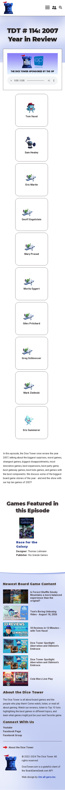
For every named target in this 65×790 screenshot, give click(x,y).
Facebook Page (12, 731)
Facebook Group (12, 735)
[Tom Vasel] (31, 107)
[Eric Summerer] (28, 420)
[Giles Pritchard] (28, 316)
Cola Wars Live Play (41, 678)
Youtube (7, 727)
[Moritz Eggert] (29, 281)
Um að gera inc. (47, 777)
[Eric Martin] (30, 177)
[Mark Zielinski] (28, 385)
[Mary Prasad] (29, 246)
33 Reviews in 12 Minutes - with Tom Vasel (45, 629)
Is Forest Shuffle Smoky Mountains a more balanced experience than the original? (46, 596)
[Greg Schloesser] (27, 350)
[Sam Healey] (30, 143)
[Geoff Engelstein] (27, 212)
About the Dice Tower (21, 747)
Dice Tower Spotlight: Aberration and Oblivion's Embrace (44, 645)
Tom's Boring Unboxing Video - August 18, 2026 (43, 613)
